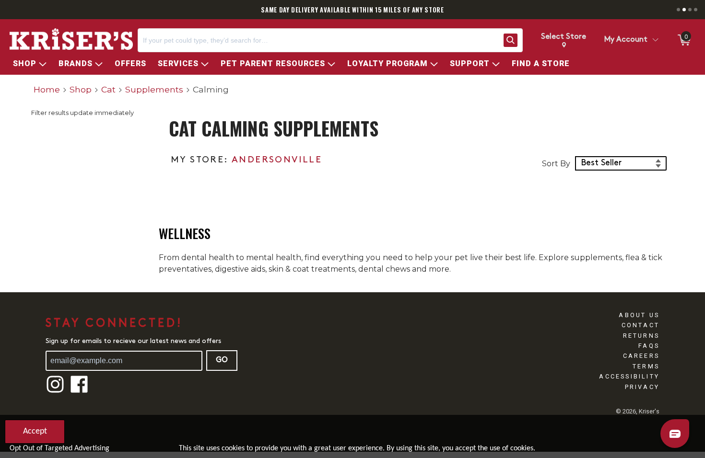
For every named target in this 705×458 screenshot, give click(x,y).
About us (639, 315)
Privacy (642, 386)
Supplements (154, 89)
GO (222, 360)
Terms (646, 366)
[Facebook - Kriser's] (79, 391)
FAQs (648, 345)
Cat (108, 89)
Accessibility (629, 376)
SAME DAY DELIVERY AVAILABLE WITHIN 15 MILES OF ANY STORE (352, 9)
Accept (35, 431)
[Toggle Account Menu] (655, 40)
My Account (625, 40)
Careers (641, 355)
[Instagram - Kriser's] (55, 391)
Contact (640, 325)
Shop (81, 89)
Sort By (556, 163)
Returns (641, 335)
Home (47, 89)
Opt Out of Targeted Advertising (59, 448)
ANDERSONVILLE (277, 160)
